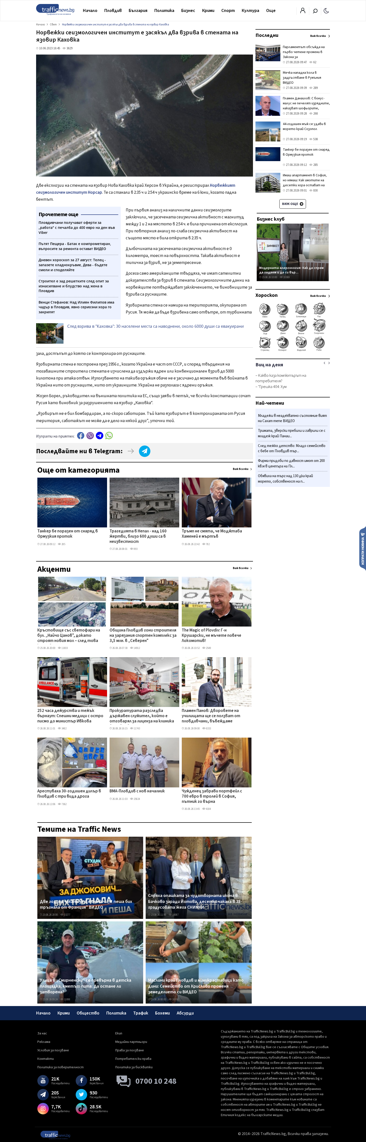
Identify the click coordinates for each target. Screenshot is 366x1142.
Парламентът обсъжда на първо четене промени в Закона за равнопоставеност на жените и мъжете (304, 57)
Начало (90, 10)
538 (315, 139)
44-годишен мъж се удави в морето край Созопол (304, 126)
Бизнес (188, 10)
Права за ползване (129, 1050)
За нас (42, 1033)
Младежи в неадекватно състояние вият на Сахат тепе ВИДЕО (292, 418)
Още (271, 10)
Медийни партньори (131, 1041)
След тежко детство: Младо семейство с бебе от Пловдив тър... (291, 448)
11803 (64, 648)
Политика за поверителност (60, 1067)
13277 (66, 915)
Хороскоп (266, 295)
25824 (136, 799)
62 (314, 62)
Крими (208, 10)
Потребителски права (133, 1058)
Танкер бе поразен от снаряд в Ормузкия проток (67, 534)
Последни (266, 35)
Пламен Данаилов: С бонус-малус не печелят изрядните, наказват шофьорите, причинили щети (306, 106)
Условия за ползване (53, 1050)
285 (63, 544)
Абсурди (185, 1013)
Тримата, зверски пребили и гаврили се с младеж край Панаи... (291, 433)
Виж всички (240, 469)
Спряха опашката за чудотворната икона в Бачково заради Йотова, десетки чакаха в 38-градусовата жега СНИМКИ (195, 901)
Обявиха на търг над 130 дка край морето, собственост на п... (285, 478)
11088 (66, 999)
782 (207, 544)
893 (135, 549)
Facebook (80, 435)
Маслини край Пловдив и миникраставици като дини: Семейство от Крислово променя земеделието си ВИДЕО (196, 986)
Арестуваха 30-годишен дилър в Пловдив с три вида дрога (69, 794)
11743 (136, 728)
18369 (286, 277)
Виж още (290, 203)
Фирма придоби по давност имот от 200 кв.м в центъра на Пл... (291, 463)
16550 (175, 999)
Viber (90, 435)
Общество (88, 1013)
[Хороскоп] (292, 350)
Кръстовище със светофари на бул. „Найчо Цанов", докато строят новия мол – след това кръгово (68, 636)
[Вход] (302, 12)
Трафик (140, 1013)
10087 (175, 915)
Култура (250, 10)
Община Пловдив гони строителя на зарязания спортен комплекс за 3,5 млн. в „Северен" (143, 636)
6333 (208, 728)
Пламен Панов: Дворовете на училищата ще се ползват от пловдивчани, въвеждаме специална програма (211, 716)
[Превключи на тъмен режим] (326, 10)
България (138, 10)
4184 (208, 809)
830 (315, 190)
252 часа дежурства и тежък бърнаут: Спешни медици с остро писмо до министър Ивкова (70, 716)
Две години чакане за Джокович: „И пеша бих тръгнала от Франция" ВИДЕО (86, 904)
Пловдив (113, 10)
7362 (63, 804)
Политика (164, 10)
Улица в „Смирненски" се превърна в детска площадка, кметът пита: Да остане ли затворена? (85, 986)
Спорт (228, 10)
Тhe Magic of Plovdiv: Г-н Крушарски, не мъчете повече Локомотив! (211, 636)
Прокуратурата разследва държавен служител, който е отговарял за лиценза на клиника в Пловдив (142, 716)
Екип (118, 1033)
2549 (208, 648)
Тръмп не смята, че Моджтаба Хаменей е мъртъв (212, 534)
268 (315, 113)
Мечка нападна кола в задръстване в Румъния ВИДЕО (302, 77)
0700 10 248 (156, 1081)
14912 (136, 648)
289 (315, 88)
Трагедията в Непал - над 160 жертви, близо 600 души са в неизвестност (138, 537)
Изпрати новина (362, 548)
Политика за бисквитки (134, 1067)
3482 (63, 728)
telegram (99, 435)
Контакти (45, 1058)
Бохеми (162, 1013)
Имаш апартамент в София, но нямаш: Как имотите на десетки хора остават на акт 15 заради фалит (305, 183)
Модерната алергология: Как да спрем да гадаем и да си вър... (291, 270)
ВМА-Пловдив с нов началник (137, 791)
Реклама (43, 1041)
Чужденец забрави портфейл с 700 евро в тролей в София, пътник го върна (212, 797)
